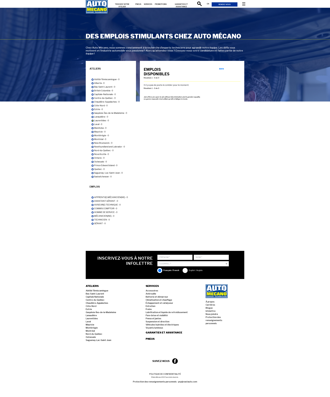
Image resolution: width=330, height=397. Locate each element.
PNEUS (138, 4)
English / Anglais (196, 270)
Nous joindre (212, 314)
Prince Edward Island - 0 (105, 165)
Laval (88, 321)
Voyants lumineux (154, 328)
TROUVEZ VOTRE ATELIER (122, 5)
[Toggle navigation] (244, 4)
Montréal (90, 331)
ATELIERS (92, 285)
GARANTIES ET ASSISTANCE (181, 5)
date (221, 69)
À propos (210, 302)
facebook (175, 361)
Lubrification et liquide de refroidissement (167, 312)
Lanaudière (91, 315)
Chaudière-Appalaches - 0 (107, 102)
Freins (149, 309)
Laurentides (92, 318)
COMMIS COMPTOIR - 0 (105, 208)
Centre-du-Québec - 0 (105, 98)
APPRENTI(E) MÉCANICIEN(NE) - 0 (111, 197)
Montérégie (92, 328)
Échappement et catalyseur (159, 303)
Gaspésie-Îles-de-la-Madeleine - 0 (110, 113)
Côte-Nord (91, 306)
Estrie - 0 (98, 109)
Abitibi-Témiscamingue (97, 290)
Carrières (210, 305)
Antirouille (151, 294)
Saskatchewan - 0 (103, 176)
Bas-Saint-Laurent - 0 (104, 87)
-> (226, 263)
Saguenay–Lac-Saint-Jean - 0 (108, 173)
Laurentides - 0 (101, 120)
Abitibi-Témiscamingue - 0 (106, 79)
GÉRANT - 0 (100, 223)
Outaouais (91, 337)
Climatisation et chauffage (159, 300)
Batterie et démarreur (157, 297)
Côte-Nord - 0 (101, 105)
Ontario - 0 (99, 158)
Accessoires (152, 290)
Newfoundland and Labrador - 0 (109, 146)
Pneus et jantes (153, 318)
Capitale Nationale (95, 297)
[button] (5, 392)
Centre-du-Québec (95, 300)
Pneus (150, 338)
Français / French (171, 270)
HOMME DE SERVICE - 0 (105, 212)
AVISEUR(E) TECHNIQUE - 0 (107, 205)
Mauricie (90, 324)
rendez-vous (224, 4)
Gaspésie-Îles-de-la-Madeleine (101, 312)
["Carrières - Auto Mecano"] (97, 7)
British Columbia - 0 (103, 90)
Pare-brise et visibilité (157, 315)
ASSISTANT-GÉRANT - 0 (106, 201)
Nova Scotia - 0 (101, 154)
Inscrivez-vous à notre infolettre (125, 261)
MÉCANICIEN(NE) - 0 (104, 216)
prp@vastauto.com (187, 381)
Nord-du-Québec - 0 (104, 150)
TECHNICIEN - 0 (102, 219)
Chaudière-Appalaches (97, 303)
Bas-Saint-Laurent (95, 294)
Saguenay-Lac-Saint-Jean (98, 340)
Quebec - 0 (99, 169)
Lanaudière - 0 (101, 117)
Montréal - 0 (100, 139)
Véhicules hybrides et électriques (162, 324)
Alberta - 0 (99, 83)
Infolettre (211, 311)
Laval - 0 (98, 124)
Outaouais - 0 (100, 161)
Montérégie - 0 (101, 135)
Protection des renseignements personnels (214, 320)
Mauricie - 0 (100, 132)
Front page (220, 291)
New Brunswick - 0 (103, 143)
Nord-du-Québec (94, 334)
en (208, 4)
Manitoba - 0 (100, 128)
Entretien (150, 306)
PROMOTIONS (161, 4)
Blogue (209, 308)
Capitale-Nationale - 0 (105, 94)
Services (148, 4)
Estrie (89, 309)
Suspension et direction (157, 321)
